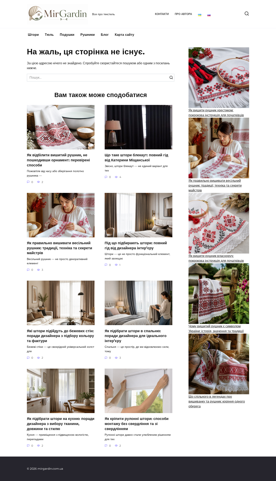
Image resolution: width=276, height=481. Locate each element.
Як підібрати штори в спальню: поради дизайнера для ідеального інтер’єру (135, 336)
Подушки (67, 35)
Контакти (162, 14)
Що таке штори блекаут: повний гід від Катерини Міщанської (136, 157)
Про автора (183, 14)
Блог (105, 35)
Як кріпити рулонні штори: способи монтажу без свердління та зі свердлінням (137, 424)
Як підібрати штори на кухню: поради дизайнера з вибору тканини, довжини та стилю (60, 424)
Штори (33, 35)
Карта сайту (124, 35)
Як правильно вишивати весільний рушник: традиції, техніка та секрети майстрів (59, 248)
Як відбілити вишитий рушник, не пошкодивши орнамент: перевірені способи (58, 160)
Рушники (87, 35)
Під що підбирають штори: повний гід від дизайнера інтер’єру (136, 245)
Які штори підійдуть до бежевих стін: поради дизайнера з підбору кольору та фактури (60, 336)
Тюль (49, 35)
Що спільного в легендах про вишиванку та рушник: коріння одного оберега (217, 401)
